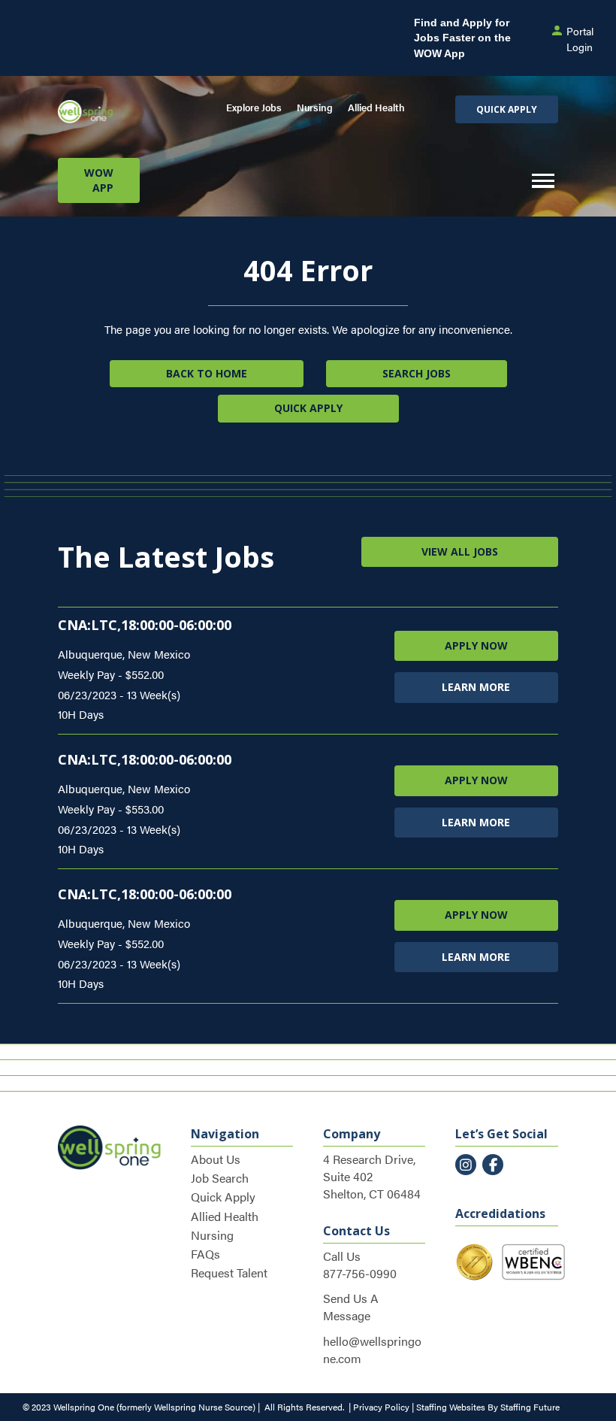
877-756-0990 (360, 1273)
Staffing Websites (450, 1406)
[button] (506, 109)
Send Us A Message (351, 1306)
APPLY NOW (476, 645)
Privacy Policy (381, 1406)
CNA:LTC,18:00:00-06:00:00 (144, 625)
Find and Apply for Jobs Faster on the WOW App (462, 38)
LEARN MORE (476, 687)
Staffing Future (530, 1406)
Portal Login (579, 38)
